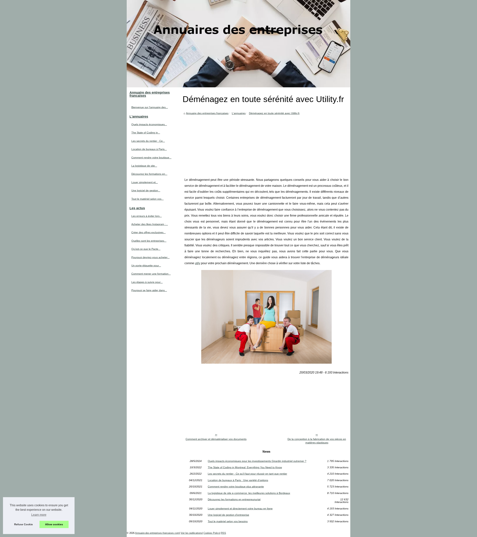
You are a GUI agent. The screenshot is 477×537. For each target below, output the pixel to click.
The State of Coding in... (145, 132)
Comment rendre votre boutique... (151, 157)
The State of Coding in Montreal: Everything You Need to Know (245, 467)
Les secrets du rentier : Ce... (148, 140)
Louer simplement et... (144, 182)
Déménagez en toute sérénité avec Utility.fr (274, 113)
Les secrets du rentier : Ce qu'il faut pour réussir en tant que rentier (247, 473)
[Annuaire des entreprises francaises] (238, 43)
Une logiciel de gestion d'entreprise (228, 515)
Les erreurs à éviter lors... (146, 216)
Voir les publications (191, 533)
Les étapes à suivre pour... (147, 282)
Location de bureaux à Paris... (149, 149)
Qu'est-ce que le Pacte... (145, 248)
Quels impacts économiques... (149, 124)
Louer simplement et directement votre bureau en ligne (240, 508)
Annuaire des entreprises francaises (207, 113)
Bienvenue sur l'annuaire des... (149, 107)
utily (197, 263)
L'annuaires (239, 113)
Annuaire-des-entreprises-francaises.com (157, 533)
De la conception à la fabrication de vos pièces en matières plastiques (317, 441)
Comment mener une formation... (151, 273)
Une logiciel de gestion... (145, 190)
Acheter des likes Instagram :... (149, 224)
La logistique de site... (144, 165)
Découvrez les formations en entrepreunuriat (234, 499)
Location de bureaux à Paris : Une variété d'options (238, 480)
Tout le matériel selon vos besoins (228, 521)
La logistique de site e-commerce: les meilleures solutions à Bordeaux (249, 493)
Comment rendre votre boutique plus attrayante (236, 486)
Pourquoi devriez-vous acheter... (150, 257)
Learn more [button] (38, 514)
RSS (223, 533)
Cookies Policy (211, 533)
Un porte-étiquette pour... (146, 265)
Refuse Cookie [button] (23, 524)
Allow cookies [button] (54, 524)
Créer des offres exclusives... (148, 232)
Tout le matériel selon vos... (147, 198)
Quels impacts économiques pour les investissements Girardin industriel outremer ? (257, 461)
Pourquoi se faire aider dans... (149, 290)
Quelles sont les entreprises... (148, 240)
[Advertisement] (266, 143)
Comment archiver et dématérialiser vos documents (216, 439)
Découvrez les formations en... (149, 173)
